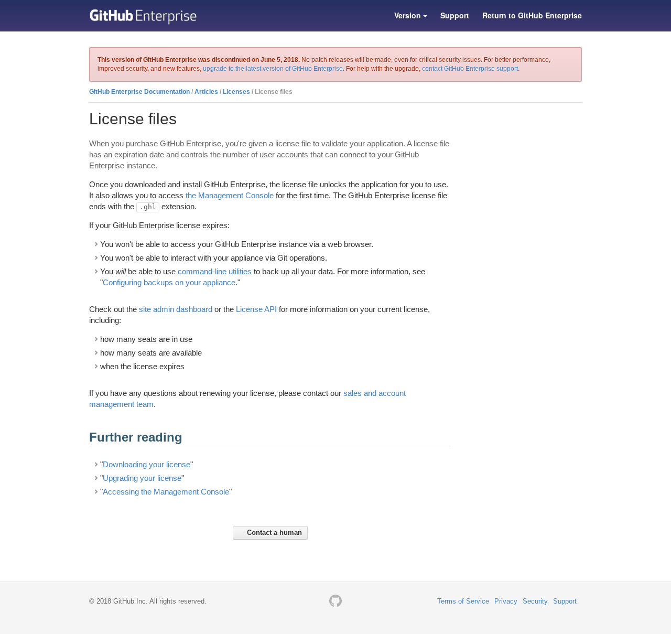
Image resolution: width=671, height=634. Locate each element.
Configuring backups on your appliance (169, 282)
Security (535, 601)
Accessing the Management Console (166, 491)
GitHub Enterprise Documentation (139, 91)
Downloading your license (146, 464)
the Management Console (230, 195)
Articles (206, 91)
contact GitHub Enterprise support (470, 68)
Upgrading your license (142, 478)
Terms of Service (463, 601)
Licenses (236, 91)
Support (454, 15)
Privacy (505, 601)
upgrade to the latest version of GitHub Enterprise (273, 68)
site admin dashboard (175, 309)
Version (408, 15)
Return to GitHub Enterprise (532, 15)
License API (256, 309)
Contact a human (273, 532)
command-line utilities (215, 271)
